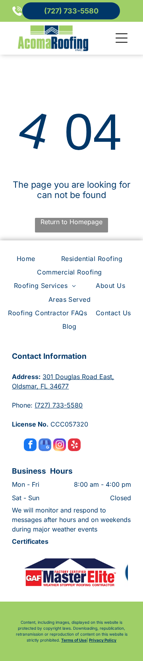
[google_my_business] (45, 445)
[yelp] (74, 445)
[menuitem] (28, 258)
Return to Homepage (71, 222)
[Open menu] (122, 38)
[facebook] (30, 445)
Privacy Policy (102, 640)
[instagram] (59, 445)
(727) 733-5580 (59, 405)
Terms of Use (74, 640)
